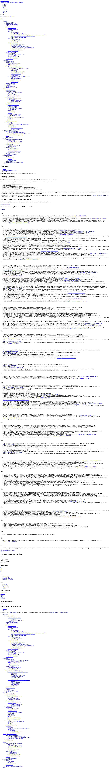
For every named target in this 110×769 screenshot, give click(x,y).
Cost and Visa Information (13, 665)
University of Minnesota (12, 612)
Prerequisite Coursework (16, 683)
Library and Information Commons (13, 706)
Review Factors (14, 674)
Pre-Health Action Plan (12, 655)
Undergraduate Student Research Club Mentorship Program (23, 634)
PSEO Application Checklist (14, 662)
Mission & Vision (11, 744)
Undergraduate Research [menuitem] (13, 43)
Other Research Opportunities (17, 647)
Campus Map (5, 576)
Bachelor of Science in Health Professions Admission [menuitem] (19, 76)
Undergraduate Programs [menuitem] (11, 23)
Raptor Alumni (11, 761)
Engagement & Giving (7, 759)
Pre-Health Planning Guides (13, 654)
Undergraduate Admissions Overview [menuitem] (15, 67)
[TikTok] (55, 571)
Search (2, 14)
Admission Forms (14, 678)
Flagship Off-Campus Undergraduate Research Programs (22, 645)
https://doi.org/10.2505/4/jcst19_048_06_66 (12, 407)
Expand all (3, 209)
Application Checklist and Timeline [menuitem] (18, 71)
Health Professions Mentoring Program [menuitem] (18, 37)
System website (4, 592)
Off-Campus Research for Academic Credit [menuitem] (19, 46)
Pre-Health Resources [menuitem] (12, 55)
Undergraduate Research (13, 641)
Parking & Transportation (8, 578)
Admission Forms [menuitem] (14, 75)
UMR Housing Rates (12, 711)
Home (4, 169)
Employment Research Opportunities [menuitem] (18, 48)
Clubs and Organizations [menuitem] (11, 91)
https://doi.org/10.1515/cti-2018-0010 (79, 404)
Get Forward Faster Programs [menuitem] (12, 24)
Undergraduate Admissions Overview (15, 670)
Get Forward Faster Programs (12, 622)
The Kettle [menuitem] (10, 159)
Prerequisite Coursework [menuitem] (16, 79)
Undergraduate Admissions (11, 669)
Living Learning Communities (14, 719)
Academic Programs (10, 615)
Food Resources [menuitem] (11, 111)
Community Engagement (13, 627)
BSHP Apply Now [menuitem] (14, 77)
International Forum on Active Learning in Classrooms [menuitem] (19, 133)
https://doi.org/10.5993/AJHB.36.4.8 (77, 501)
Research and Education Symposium (100, 195)
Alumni (7, 760)
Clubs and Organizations (11, 695)
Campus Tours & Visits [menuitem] (10, 84)
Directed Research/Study (16, 643)
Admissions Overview (10, 659)
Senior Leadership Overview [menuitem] (14, 145)
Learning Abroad (14, 639)
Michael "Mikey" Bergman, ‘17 (17, 620)
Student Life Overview (10, 693)
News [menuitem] (4, 163)
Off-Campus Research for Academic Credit (19, 644)
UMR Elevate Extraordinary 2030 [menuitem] (15, 141)
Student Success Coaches (11, 650)
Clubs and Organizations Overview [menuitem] (15, 92)
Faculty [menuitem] (7, 136)
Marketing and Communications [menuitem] (14, 151)
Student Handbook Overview (17, 731)
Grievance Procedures (15, 732)
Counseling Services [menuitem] (12, 99)
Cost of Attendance (14, 685)
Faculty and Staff (9, 751)
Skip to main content (5, 1)
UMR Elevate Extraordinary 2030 (15, 745)
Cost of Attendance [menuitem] (14, 82)
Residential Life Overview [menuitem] (13, 105)
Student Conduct (11, 729)
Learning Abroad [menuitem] (14, 41)
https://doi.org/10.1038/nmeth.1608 (60, 511)
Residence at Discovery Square (14, 718)
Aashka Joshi (13, 619)
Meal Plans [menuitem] (10, 118)
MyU (4, 12)
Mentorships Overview (15, 630)
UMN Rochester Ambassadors (12, 691)
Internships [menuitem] (10, 30)
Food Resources (11, 715)
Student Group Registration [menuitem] (13, 94)
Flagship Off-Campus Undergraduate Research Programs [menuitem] (22, 47)
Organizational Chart (12, 753)
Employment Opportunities (11, 758)
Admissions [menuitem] (5, 60)
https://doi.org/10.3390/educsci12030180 (93, 325)
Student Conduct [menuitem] (11, 125)
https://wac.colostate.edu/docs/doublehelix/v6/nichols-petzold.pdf (16, 400)
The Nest (10, 716)
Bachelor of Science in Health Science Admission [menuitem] (18, 68)
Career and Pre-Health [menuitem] (10, 53)
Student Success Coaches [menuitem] (11, 52)
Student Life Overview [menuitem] (10, 90)
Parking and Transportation (11, 724)
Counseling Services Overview (17, 704)
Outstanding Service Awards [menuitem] (14, 152)
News (4, 767)
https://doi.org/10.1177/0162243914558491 (11, 444)
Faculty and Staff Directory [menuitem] (13, 148)
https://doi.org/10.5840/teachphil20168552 (62, 435)
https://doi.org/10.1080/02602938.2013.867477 (91, 459)
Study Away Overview (15, 637)
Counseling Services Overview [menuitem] (17, 100)
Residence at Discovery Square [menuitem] (14, 114)
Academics (5, 614)
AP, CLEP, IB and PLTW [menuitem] (16, 74)
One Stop (5, 11)
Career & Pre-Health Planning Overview (16, 652)
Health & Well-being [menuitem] (10, 97)
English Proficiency (12, 664)
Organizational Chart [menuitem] (12, 149)
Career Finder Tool (9, 657)
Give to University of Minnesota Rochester (14, 766)
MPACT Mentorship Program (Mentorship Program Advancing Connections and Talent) (28, 632)
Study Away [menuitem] (10, 38)
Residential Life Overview (13, 708)
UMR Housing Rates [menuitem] (12, 107)
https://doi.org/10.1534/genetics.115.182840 (87, 434)
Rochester (5, 7)
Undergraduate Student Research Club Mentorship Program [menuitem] (23, 36)
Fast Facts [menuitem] (8, 153)
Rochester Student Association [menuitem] (14, 95)
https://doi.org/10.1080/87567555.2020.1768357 (13, 367)
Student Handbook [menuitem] (12, 126)
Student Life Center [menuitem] (12, 109)
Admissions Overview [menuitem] (10, 61)
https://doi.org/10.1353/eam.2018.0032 (42, 397)
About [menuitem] (4, 138)
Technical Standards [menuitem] (15, 80)
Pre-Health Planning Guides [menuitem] (13, 56)
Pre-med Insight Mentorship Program (18, 631)
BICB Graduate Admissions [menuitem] (13, 64)
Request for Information (10, 686)
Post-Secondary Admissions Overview (16, 661)
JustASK (7, 623)
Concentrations (11, 621)
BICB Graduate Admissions (13, 668)
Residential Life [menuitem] (9, 103)
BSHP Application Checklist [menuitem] (16, 78)
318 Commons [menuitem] (11, 110)
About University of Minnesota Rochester (14, 743)
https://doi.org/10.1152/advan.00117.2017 (94, 403)
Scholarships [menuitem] (8, 85)
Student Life (5, 692)
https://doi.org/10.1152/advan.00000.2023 (93, 323)
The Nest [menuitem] (10, 113)
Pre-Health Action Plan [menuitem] (12, 57)
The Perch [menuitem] (10, 120)
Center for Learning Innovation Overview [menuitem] (16, 132)
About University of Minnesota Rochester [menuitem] (14, 139)
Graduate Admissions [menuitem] (10, 62)
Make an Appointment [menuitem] (15, 101)
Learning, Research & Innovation (9, 170)
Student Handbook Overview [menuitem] (17, 128)
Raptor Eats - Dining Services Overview (16, 721)
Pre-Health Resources (12, 653)
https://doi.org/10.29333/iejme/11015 (10, 351)
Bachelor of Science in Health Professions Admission (19, 680)
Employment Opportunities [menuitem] (11, 154)
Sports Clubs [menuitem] (10, 93)
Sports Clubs (10, 697)
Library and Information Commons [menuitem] (13, 102)
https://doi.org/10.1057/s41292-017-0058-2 (11, 417)
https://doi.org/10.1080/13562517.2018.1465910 (80, 378)
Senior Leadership (9, 747)
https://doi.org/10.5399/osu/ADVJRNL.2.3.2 (12, 353)
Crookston (5, 4)
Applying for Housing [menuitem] (12, 106)
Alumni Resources (12, 763)
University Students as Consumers (15, 746)
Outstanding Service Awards (14, 755)
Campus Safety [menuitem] (9, 122)
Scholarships (8, 689)
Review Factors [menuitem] (14, 70)
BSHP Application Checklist (16, 682)
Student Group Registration (13, 698)
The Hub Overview (12, 626)
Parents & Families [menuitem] (9, 161)
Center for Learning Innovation (12, 735)
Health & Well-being (10, 700)
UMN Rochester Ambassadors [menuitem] (12, 87)
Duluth (4, 5)
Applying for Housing (12, 709)
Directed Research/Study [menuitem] (16, 45)
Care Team (10, 727)
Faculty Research (9, 740)
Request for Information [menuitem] (10, 83)
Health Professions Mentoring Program (18, 635)
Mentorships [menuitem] (10, 31)
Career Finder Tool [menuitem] (9, 59)
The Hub (7, 624)
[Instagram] (55, 569)
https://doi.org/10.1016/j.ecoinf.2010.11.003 (72, 516)
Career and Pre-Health (10, 651)
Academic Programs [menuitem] (10, 22)
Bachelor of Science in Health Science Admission (18, 672)
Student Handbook (12, 730)
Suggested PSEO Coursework (17, 676)
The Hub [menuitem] (7, 26)
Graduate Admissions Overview (14, 667)
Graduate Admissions (10, 666)
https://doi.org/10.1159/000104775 (10, 541)
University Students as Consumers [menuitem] (15, 142)
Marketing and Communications (14, 754)
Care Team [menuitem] (10, 123)
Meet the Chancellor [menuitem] (12, 146)
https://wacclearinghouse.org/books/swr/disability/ (19, 222)
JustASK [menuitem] (7, 25)
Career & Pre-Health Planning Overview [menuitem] (16, 54)
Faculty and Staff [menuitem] (9, 147)
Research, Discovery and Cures (14, 618)
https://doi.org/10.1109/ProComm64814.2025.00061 (16, 237)
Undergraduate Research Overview (18, 642)
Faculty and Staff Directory (13, 752)
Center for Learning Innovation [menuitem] (12, 131)
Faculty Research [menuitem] (9, 137)
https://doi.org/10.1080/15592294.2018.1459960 (50, 394)
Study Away (10, 636)
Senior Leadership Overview (14, 749)
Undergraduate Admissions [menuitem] (11, 66)
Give (1, 603)
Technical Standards (15, 684)
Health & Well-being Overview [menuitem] (14, 98)
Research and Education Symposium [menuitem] (15, 134)
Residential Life (9, 707)
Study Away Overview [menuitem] (15, 39)
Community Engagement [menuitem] (13, 29)
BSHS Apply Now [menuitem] (14, 69)
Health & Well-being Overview (14, 701)
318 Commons (11, 714)
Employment (5, 586)
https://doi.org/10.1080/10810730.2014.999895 (12, 452)
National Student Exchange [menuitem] (16, 40)
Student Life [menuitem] (5, 88)
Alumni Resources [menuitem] (12, 160)
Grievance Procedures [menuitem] (15, 129)
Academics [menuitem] (5, 21)
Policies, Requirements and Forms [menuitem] (15, 108)
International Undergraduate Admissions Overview (18, 660)
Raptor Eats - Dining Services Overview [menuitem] (16, 117)
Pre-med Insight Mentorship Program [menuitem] (18, 33)
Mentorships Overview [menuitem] (15, 32)
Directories (5, 585)
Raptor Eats (8, 720)
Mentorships (10, 629)
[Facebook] (55, 567)
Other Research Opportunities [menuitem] (17, 49)
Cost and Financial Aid (10, 690)
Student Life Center (12, 713)
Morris (4, 6)
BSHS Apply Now (14, 673)
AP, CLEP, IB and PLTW (16, 677)
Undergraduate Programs (11, 616)
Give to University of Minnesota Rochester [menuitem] (14, 162)
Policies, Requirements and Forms (15, 712)
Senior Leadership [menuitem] (9, 144)
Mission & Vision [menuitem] (11, 140)
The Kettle (10, 762)
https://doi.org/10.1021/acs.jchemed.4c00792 (89, 272)
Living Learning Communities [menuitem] (14, 115)
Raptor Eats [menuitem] (8, 116)
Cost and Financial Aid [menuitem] (10, 86)
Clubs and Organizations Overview (15, 696)
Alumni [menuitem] (7, 156)
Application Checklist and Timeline (18, 675)
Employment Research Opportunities (18, 646)
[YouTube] (55, 570)
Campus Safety (9, 726)
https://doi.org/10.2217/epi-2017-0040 (88, 415)
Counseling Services (12, 703)
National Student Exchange (16, 638)
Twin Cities (5, 9)
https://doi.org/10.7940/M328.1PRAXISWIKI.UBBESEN (81, 328)
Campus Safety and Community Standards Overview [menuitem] (18, 124)
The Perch (10, 723)
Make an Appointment (15, 705)
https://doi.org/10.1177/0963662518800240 (89, 376)
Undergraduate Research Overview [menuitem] (18, 44)
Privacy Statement (53, 612)
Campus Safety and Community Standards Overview (18, 728)
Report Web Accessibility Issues (62, 612)
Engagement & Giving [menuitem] (7, 155)
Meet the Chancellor (12, 750)
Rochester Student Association (14, 699)
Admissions (5, 658)
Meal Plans (10, 722)
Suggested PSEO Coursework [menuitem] (17, 72)
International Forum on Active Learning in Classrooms (19, 737)
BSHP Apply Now (14, 681)
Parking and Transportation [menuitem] (11, 121)
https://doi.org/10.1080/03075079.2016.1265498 (13, 387)
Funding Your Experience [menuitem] (13, 51)
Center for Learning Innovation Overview (16, 736)
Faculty (2, 551)
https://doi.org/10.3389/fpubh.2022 (10, 338)
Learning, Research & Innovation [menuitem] (9, 130)
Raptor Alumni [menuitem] (11, 157)
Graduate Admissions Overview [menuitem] (14, 63)
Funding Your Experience (13, 649)
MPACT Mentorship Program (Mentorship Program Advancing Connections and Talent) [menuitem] (28, 34)
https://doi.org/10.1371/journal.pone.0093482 (87, 466)
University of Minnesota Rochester (8, 16)
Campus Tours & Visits (10, 688)
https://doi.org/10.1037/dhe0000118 (10, 365)
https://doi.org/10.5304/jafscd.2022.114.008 (12, 341)
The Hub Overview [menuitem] (12, 28)
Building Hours (6, 577)
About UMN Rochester (8, 579)
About (4, 742)
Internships (10, 628)
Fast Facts (8, 757)
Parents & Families (9, 765)
